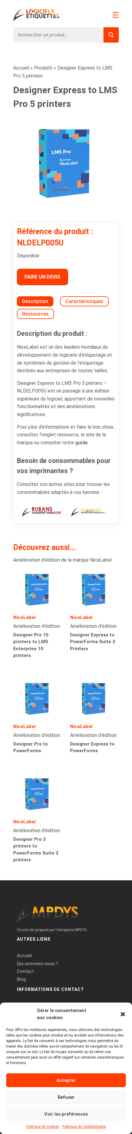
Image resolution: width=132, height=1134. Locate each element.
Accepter (66, 1080)
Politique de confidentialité (84, 1127)
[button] (123, 1014)
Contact (25, 971)
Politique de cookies (42, 1127)
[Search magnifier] (111, 35)
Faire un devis (42, 277)
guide (81, 443)
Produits (43, 68)
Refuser (66, 1097)
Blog (21, 979)
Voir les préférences (66, 1114)
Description (35, 301)
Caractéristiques (84, 301)
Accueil (21, 68)
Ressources (35, 314)
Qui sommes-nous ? (37, 963)
